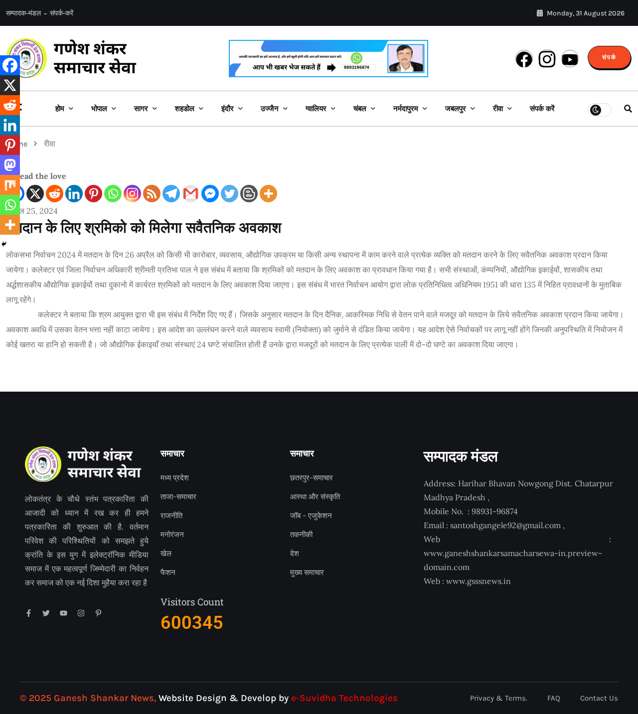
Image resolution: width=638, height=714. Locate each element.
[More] (268, 193)
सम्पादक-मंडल (23, 13)
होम (59, 108)
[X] (35, 193)
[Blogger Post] (249, 193)
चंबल (359, 108)
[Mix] (10, 185)
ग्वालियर (316, 108)
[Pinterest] (93, 193)
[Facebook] (10, 65)
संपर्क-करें (61, 13)
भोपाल (99, 108)
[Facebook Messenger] (210, 193)
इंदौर (227, 108)
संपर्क (609, 57)
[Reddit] (54, 193)
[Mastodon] (10, 165)
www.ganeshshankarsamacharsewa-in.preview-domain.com (513, 560)
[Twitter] (229, 193)
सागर (141, 108)
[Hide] (4, 244)
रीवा (498, 108)
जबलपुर (455, 108)
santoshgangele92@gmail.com (505, 525)
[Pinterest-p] (98, 613)
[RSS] (151, 193)
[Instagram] (132, 193)
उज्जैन (270, 108)
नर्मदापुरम (405, 108)
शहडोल (184, 108)
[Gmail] (190, 193)
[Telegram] (171, 193)
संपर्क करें (542, 108)
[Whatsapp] (113, 193)
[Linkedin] (74, 193)
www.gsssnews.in (478, 581)
